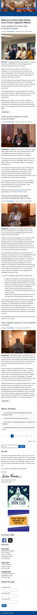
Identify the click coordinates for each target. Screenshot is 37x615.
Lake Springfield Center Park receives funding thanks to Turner (18, 428)
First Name (6, 587)
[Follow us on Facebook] (4, 539)
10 (31, 436)
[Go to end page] (2, 438)
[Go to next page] (34, 435)
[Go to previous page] (4, 435)
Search (22, 446)
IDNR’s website (23, 192)
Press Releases (10, 31)
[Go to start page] (2, 435)
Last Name (6, 593)
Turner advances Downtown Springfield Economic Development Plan (17, 414)
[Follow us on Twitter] (10, 539)
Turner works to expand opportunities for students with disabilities (18, 423)
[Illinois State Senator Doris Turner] (18, 6)
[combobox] (9, 446)
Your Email (6, 599)
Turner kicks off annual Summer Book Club (15, 418)
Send (4, 605)
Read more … (6, 112)
